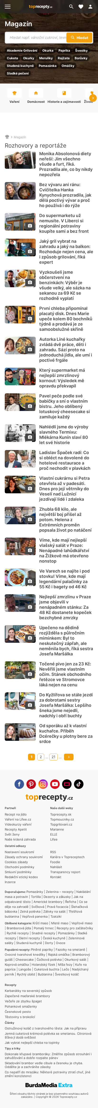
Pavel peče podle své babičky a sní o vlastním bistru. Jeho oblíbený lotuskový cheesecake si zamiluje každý (64, 406)
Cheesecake (24, 959)
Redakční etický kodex (21, 877)
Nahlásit (56, 867)
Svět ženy (12, 834)
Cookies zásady (16, 862)
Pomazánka (48, 66)
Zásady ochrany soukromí (24, 857)
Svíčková (37, 907)
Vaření (15, 102)
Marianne (57, 829)
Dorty (49, 943)
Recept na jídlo (16, 814)
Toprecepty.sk (60, 814)
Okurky (28, 58)
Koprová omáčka (17, 964)
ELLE (53, 834)
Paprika (64, 50)
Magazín (18, 24)
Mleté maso (60, 923)
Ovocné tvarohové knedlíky (25, 954)
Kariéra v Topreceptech (67, 857)
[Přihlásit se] (92, 6)
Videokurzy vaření (18, 824)
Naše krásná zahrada (20, 839)
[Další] (69, 757)
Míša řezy (65, 964)
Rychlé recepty (18, 933)
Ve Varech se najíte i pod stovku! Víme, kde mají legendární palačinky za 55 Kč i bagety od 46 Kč (64, 579)
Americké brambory (48, 902)
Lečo (65, 969)
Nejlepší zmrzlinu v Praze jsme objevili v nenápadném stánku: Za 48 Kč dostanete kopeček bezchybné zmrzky (65, 607)
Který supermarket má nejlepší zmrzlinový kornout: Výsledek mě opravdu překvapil (62, 378)
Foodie (55, 862)
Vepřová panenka (35, 916)
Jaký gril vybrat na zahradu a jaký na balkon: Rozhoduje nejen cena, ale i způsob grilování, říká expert (66, 252)
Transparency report (65, 872)
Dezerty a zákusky (57, 897)
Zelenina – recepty (60, 892)
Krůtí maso (40, 923)
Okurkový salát (75, 959)
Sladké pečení (18, 73)
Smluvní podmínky (18, 872)
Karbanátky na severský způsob (28, 991)
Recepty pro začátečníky (75, 928)
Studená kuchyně (20, 66)
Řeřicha (70, 902)
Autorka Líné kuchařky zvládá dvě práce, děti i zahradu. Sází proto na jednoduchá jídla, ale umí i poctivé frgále (65, 350)
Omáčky (68, 66)
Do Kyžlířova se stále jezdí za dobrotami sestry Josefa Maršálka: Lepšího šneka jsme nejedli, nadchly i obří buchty (66, 705)
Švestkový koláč (67, 974)
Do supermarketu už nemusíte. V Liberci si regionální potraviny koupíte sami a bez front (64, 223)
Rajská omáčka (58, 954)
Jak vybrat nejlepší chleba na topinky (32, 1042)
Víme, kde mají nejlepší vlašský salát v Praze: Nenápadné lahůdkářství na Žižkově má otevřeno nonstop (64, 551)
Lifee (54, 839)
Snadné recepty (43, 933)
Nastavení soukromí (19, 852)
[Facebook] (19, 784)
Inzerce (10, 882)
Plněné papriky (42, 949)
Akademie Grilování (22, 50)
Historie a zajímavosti (64, 102)
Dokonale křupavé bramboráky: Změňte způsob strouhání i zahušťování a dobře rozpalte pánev (48, 1056)
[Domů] (7, 137)
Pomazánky (34, 892)
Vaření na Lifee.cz (18, 819)
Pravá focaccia (57, 907)
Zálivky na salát (54, 911)
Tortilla (36, 897)
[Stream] (67, 784)
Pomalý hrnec (44, 928)
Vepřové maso (82, 923)
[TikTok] (78, 784)
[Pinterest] (31, 784)
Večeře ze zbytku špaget (23, 1001)
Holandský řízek (43, 964)
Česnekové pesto (18, 1012)
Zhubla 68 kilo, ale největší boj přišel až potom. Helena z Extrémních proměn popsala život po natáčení (65, 520)
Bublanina (45, 974)
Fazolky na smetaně (70, 949)
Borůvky (81, 58)
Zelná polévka (30, 911)
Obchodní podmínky (19, 867)
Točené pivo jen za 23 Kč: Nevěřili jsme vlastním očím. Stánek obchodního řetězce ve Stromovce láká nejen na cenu (65, 674)
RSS (53, 852)
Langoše (25, 969)
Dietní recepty (29, 938)
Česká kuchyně (54, 938)
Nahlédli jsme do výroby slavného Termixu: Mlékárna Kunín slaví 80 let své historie (63, 434)
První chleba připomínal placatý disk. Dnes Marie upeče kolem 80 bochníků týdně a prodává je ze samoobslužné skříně (65, 319)
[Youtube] (55, 784)
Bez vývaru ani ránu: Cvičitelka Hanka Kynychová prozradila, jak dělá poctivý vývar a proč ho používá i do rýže (65, 195)
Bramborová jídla (19, 928)
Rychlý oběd (26, 974)
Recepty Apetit (16, 829)
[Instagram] (43, 784)
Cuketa (12, 58)
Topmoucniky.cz (62, 819)
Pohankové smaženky (21, 1006)
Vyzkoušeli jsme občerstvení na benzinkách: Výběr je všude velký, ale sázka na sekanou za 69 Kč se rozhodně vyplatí (65, 285)
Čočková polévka (49, 959)
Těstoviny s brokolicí (20, 1017)
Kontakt (55, 877)
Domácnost (36, 102)
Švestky (81, 50)
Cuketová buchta (46, 969)
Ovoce (60, 943)
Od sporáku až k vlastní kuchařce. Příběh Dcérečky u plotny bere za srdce (66, 733)
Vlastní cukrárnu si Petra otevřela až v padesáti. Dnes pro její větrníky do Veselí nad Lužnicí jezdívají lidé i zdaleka (64, 489)
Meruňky (46, 58)
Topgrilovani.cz (61, 824)
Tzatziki (55, 916)
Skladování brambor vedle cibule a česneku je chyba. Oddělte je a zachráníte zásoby (44, 1065)
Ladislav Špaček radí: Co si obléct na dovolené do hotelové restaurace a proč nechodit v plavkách (64, 460)
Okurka (48, 50)
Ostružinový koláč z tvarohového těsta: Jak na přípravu (46, 1028)
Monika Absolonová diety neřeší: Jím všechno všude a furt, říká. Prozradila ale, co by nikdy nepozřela (66, 164)
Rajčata (64, 58)
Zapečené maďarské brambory (27, 996)
